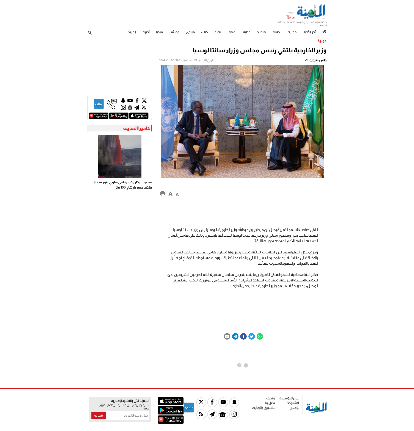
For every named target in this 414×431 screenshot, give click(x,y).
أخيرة (146, 32)
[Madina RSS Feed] (143, 108)
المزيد (132, 32)
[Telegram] (235, 336)
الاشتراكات (292, 403)
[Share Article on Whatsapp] (260, 336)
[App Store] (139, 118)
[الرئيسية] (323, 31)
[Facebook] (243, 336)
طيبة (276, 32)
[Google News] (130, 108)
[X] (144, 101)
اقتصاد (261, 32)
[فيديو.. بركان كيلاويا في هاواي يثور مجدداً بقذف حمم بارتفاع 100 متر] (119, 156)
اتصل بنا (270, 403)
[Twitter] (251, 336)
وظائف (174, 32)
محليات (291, 32)
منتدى (190, 32)
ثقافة (232, 32)
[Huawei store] (98, 118)
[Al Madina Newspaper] (306, 18)
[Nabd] (98, 108)
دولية (246, 32)
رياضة (218, 32)
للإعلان (294, 407)
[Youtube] (130, 101)
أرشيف (270, 398)
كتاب (204, 32)
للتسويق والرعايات (263, 407)
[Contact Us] (112, 108)
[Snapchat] (123, 101)
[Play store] (119, 118)
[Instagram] (123, 108)
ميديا (159, 32)
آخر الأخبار (309, 32)
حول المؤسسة (289, 398)
